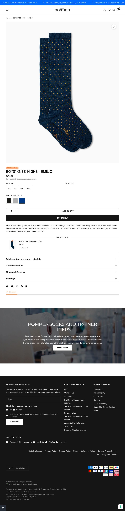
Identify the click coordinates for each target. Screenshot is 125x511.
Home (8, 18)
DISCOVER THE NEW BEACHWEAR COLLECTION (104, 3)
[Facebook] (7, 286)
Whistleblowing (100, 403)
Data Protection (35, 451)
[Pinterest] (17, 286)
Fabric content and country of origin (23, 259)
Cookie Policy (65, 451)
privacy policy (25, 414)
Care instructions (14, 265)
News (96, 410)
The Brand (98, 389)
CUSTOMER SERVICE (74, 384)
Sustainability (99, 393)
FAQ (66, 389)
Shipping (18, 179)
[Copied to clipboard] (26, 286)
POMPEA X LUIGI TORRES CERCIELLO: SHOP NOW (56, 3)
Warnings (10, 278)
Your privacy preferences (105, 454)
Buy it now (62, 218)
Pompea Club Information (75, 430)
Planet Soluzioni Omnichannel (26, 484)
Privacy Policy (51, 451)
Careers (97, 400)
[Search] (114, 9)
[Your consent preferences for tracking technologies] (120, 506)
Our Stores (98, 396)
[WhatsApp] (22, 286)
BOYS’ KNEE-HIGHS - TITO (30, 241)
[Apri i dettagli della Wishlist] (109, 9)
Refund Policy (70, 413)
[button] (62, 348)
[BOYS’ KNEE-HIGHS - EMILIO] (9, 201)
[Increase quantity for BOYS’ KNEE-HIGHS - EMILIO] (15, 211)
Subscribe (15, 422)
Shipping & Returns (15, 272)
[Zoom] (113, 26)
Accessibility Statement (74, 423)
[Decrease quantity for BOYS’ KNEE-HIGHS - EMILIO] (8, 211)
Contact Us (69, 393)
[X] (12, 286)
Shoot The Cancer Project (104, 407)
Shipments (68, 396)
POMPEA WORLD (102, 384)
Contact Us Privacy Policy (84, 451)
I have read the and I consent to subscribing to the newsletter (33, 415)
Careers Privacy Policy (107, 451)
